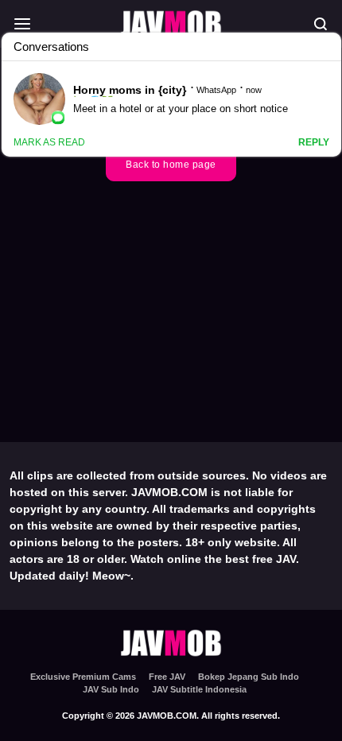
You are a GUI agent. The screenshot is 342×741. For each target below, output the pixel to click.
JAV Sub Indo (111, 689)
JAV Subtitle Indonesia (199, 689)
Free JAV (167, 676)
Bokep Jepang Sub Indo (248, 676)
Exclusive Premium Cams (83, 676)
